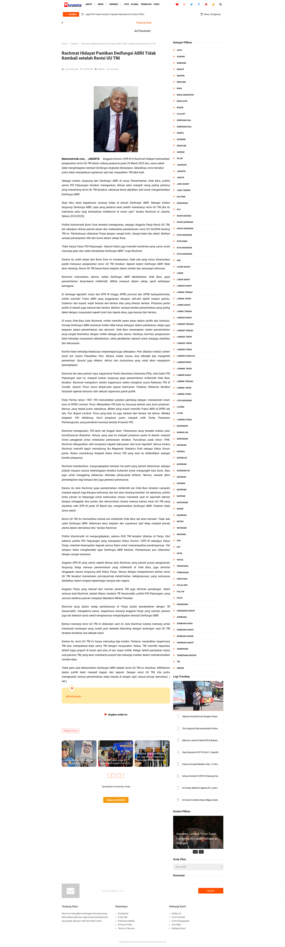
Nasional (181, 534)
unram (180, 668)
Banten (180, 76)
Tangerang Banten (186, 655)
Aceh (179, 50)
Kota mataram (184, 248)
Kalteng (181, 197)
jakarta (101, 69)
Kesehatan (182, 203)
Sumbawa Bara (185, 623)
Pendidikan (183, 572)
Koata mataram (185, 222)
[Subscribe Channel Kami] (177, 4)
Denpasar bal (184, 120)
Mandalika (182, 432)
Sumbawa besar (185, 636)
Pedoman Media (126, 921)
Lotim (180, 413)
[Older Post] (120, 776)
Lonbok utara (184, 394)
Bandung (181, 63)
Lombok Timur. (184, 343)
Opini (179, 553)
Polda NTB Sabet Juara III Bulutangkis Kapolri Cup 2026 (115, 762)
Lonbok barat (184, 375)
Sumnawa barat (185, 643)
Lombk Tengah (184, 311)
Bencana (181, 82)
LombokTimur (184, 362)
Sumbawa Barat (185, 630)
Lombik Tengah (184, 292)
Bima (179, 88)
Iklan (180, 158)
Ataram (181, 56)
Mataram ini (183, 471)
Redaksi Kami (179, 928)
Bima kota (182, 101)
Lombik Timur (184, 299)
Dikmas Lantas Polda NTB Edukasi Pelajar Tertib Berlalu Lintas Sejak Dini (219, 740)
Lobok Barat (183, 279)
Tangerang (182, 649)
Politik (180, 592)
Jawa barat (183, 184)
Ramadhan (182, 604)
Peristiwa (182, 579)
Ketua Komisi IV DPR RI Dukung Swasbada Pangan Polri (210, 776)
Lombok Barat (184, 318)
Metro (180, 521)
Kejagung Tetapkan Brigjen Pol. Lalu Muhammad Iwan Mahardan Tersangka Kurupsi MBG (151, 758)
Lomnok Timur (184, 369)
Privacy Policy (125, 924)
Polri (180, 598)
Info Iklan (176, 924)
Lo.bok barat (183, 267)
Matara (181, 451)
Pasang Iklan (144, 22)
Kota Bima (182, 241)
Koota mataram (185, 228)
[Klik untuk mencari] (220, 4)
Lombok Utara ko (186, 356)
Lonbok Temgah (185, 381)
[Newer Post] (111, 776)
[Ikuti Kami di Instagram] (184, 4)
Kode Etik (122, 917)
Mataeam (181, 445)
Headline (181, 146)
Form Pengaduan (181, 921)
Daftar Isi (176, 913)
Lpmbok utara (184, 420)
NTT (178, 547)
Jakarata (182, 165)
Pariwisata (182, 566)
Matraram (182, 502)
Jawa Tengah (183, 190)
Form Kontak (178, 917)
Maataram (182, 426)
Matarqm (182, 490)
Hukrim (181, 152)
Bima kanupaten (185, 95)
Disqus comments (116, 800)
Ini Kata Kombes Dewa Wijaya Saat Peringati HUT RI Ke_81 (78, 762)
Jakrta (180, 177)
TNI (178, 661)
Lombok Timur (184, 337)
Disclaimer (123, 913)
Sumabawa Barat (186, 611)
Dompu (180, 133)
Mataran (181, 477)
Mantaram (182, 439)
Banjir (180, 69)
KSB (179, 260)
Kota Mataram (184, 235)
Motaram (182, 528)
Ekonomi (181, 139)
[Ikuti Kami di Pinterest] (206, 4)
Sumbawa (182, 617)
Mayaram (182, 515)
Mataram (182, 464)
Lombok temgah (185, 324)
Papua (180, 560)
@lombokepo (73, 696)
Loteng (180, 407)
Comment (114, 69)
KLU (179, 209)
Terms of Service (126, 928)
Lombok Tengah (185, 330)
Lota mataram (184, 400)
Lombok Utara (184, 349)
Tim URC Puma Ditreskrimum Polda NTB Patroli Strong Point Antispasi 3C (119, 14)
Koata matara (184, 216)
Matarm (181, 483)
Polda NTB (182, 585)
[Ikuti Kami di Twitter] (191, 4)
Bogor (180, 107)
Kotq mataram (184, 254)
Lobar (180, 273)
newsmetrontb (142, 942)
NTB (179, 541)
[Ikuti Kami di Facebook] (198, 4)
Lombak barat (184, 286)
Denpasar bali (184, 127)
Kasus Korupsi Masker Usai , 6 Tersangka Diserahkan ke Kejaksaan (216, 764)
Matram (181, 496)
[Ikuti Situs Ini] (213, 4)
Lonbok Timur (184, 388)
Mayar (180, 509)
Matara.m (182, 458)
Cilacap (181, 114)
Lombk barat (183, 305)
